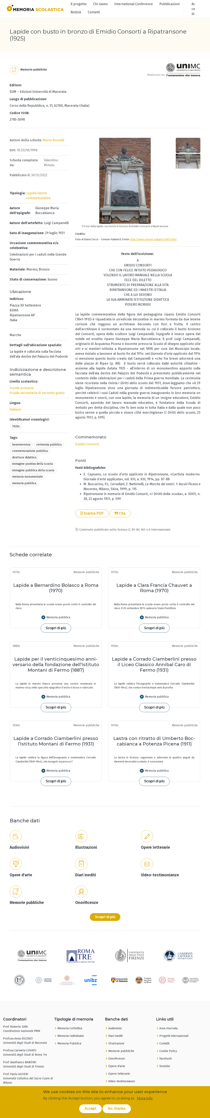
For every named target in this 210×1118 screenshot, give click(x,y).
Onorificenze (116, 1058)
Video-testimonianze (121, 1081)
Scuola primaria (21, 388)
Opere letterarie (119, 1073)
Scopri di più (56, 628)
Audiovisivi (115, 1028)
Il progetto (79, 4)
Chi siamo (100, 4)
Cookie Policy (168, 1051)
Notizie (76, 12)
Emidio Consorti (87, 444)
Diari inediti (115, 1036)
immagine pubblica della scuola (33, 470)
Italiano (15, 409)
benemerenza (21, 444)
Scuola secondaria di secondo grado (37, 393)
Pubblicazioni (169, 4)
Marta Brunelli (53, 140)
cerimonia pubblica (49, 444)
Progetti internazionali (173, 1036)
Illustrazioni (116, 1043)
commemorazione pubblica (30, 451)
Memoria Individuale (70, 1036)
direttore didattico (24, 457)
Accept (90, 1108)
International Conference (133, 4)
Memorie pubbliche (121, 1051)
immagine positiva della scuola (32, 464)
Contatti (94, 12)
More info (145, 1098)
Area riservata (168, 1028)
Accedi (193, 9)
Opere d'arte (116, 1066)
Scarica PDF (93, 513)
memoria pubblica (24, 483)
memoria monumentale (27, 476)
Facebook (165, 1058)
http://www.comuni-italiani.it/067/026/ (153, 239)
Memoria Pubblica (69, 1043)
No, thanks (117, 1108)
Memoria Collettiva (69, 1028)
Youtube (164, 1066)
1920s (16, 426)
